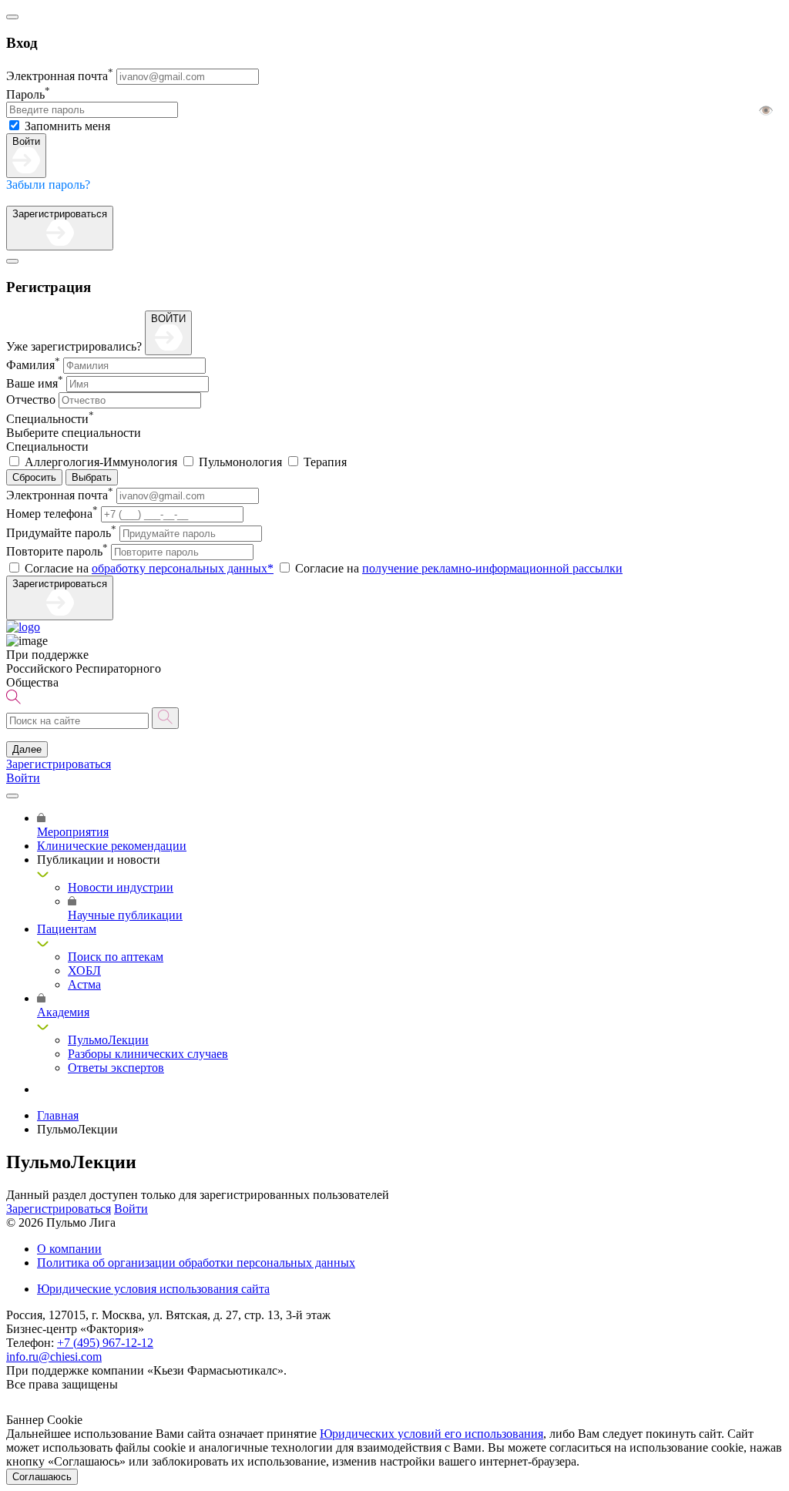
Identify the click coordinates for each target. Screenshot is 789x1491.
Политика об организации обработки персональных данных (196, 1262)
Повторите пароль (57, 551)
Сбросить (34, 477)
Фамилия (33, 364)
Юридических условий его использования (431, 1433)
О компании (69, 1248)
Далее (27, 749)
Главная (58, 1115)
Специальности (50, 418)
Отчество (30, 399)
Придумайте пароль (61, 532)
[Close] (12, 17)
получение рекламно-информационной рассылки (492, 568)
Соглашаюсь (42, 1477)
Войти (26, 141)
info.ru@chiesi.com (54, 1356)
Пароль (28, 94)
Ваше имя (34, 383)
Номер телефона (52, 513)
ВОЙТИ (168, 318)
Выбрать (92, 477)
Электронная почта (59, 75)
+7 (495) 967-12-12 (105, 1342)
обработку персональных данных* (183, 568)
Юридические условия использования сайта (153, 1288)
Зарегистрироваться (59, 214)
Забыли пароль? (48, 184)
